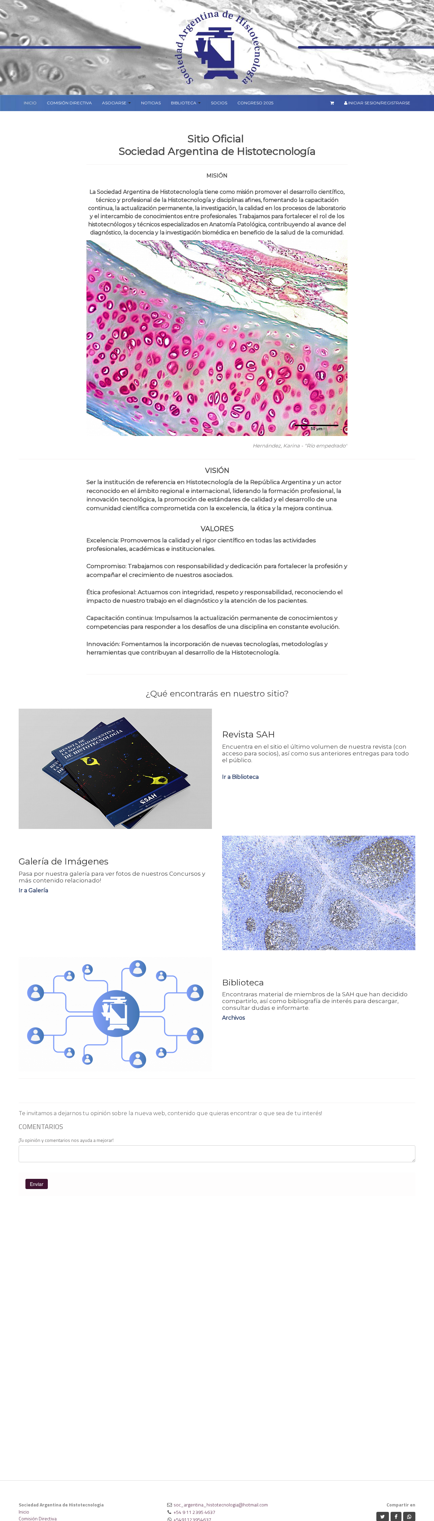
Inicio (24, 1511)
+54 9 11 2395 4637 (194, 1512)
